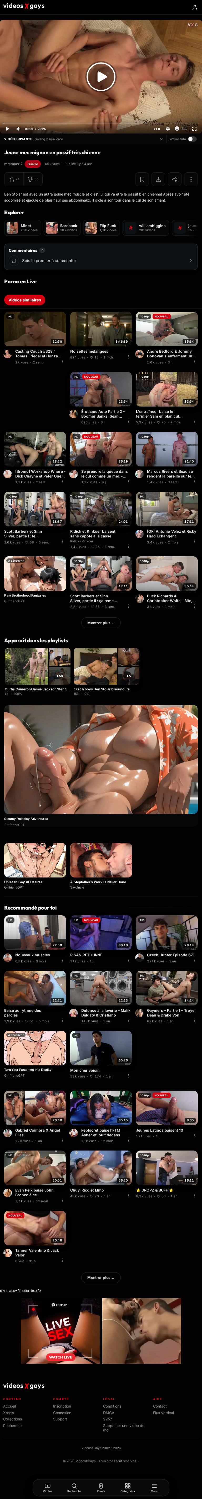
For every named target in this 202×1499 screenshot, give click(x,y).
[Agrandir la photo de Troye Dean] (140, 1013)
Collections (12, 1419)
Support (60, 1419)
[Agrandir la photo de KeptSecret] (74, 1133)
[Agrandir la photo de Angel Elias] (8, 1133)
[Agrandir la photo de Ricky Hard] (140, 534)
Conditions (112, 1406)
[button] (13, 179)
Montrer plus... (100, 623)
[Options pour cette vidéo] (63, 361)
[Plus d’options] (191, 179)
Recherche (12, 1425)
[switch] (192, 139)
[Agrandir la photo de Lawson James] (8, 957)
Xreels (8, 1412)
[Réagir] (177, 128)
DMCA (108, 1412)
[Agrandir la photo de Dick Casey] (8, 474)
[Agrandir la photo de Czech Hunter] (140, 957)
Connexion (62, 1412)
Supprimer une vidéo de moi (123, 1427)
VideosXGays (85, 1461)
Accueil (9, 1406)
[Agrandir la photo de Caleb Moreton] (74, 474)
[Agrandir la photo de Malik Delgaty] (74, 1013)
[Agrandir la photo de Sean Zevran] (74, 414)
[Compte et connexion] (194, 7)
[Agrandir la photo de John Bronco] (8, 1193)
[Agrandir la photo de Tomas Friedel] (8, 354)
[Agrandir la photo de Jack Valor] (8, 1253)
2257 (107, 1419)
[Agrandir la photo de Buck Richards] (140, 598)
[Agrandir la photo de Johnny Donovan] (140, 354)
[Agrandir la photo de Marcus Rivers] (140, 474)
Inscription (62, 1406)
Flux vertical (163, 1412)
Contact (160, 1406)
